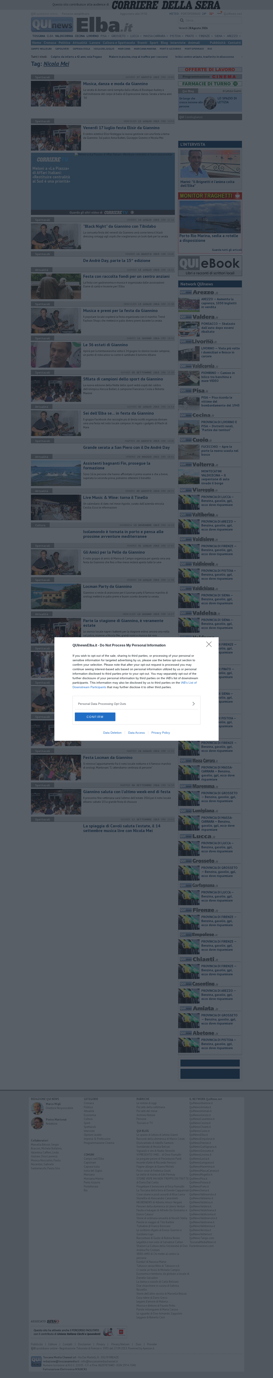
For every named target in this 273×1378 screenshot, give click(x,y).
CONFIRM (95, 717)
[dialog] (136, 689)
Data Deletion (112, 732)
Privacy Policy (160, 732)
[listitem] (136, 703)
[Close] (210, 646)
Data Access (136, 732)
